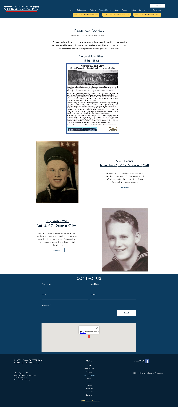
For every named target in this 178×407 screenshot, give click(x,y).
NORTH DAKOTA (21, 7)
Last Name (94, 284)
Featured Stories (89, 375)
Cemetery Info (89, 388)
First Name (46, 284)
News (89, 378)
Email (44, 294)
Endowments (89, 369)
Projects (89, 372)
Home (89, 365)
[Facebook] (147, 361)
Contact (89, 395)
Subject (93, 294)
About (89, 382)
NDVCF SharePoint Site (90, 401)
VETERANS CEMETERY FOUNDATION (21, 9)
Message (45, 305)
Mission (89, 385)
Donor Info (89, 392)
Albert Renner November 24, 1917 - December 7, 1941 (124, 163)
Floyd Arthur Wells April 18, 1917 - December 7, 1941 (57, 223)
